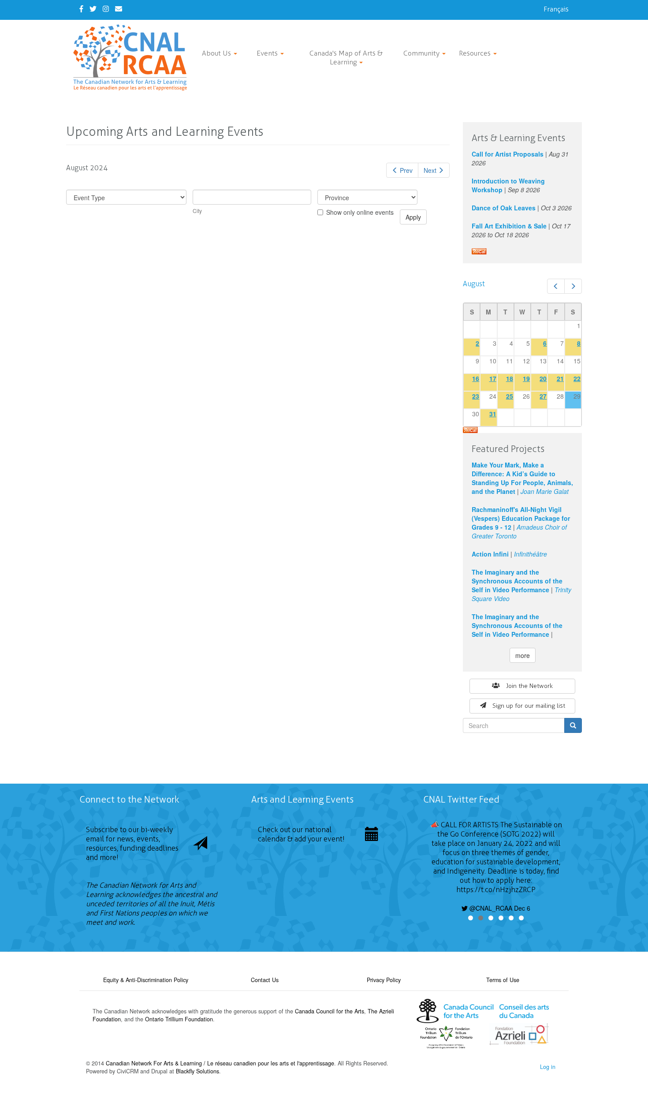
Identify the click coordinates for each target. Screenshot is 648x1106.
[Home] (133, 57)
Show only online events (360, 212)
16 (475, 378)
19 (526, 378)
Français (556, 9)
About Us (217, 53)
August (474, 284)
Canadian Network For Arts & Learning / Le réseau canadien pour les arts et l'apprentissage (220, 1063)
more (522, 655)
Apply (413, 217)
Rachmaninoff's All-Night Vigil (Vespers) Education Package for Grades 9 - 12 (521, 518)
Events (268, 53)
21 (560, 378)
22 (577, 378)
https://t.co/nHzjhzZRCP (496, 890)
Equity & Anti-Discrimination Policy (145, 980)
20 (543, 378)
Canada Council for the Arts (329, 1011)
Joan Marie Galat (545, 491)
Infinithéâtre (530, 553)
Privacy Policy (384, 980)
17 (492, 378)
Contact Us (265, 980)
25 (509, 396)
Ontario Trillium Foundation (179, 1019)
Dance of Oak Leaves (504, 207)
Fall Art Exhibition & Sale (509, 225)
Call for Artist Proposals (508, 153)
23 (475, 396)
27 (543, 396)
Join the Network (529, 686)
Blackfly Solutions (197, 1071)
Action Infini (490, 553)
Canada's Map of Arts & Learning (346, 57)
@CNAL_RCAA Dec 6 (499, 908)
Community (422, 53)
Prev (406, 170)
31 (492, 413)
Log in (547, 1067)
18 (509, 378)
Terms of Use (502, 980)
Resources (475, 53)
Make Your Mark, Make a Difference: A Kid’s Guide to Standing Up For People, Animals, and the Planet (522, 478)
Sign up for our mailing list (528, 706)
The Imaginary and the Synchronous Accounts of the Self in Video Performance (517, 581)
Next (430, 170)
